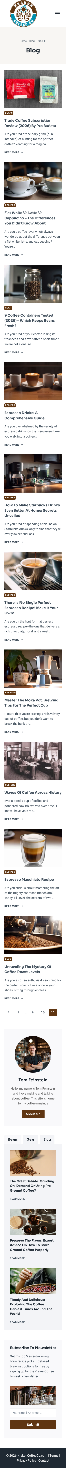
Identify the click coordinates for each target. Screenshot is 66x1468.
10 (43, 1012)
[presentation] (33, 1163)
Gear (8, 307)
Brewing (10, 692)
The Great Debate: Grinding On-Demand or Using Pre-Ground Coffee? (32, 1186)
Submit (33, 1425)
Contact (43, 1460)
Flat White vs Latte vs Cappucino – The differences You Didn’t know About (30, 218)
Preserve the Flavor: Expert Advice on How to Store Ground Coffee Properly (32, 1245)
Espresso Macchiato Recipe (29, 879)
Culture (10, 785)
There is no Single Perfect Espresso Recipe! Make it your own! (31, 607)
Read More (13, 152)
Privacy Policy (26, 1460)
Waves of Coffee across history (33, 792)
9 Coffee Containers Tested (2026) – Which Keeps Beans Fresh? (29, 320)
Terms (54, 1455)
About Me (33, 1114)
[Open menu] (57, 13)
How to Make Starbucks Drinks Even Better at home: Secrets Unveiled (32, 510)
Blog (8, 959)
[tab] (12, 1139)
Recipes (10, 205)
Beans (9, 113)
